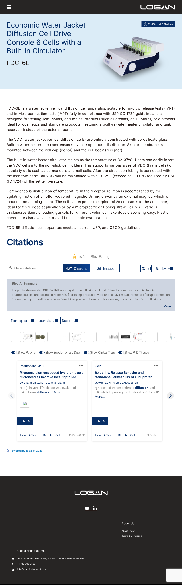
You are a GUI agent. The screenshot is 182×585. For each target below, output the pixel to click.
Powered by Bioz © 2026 (26, 450)
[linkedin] (95, 508)
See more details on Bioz (159, 449)
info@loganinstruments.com (32, 569)
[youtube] (87, 508)
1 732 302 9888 (27, 564)
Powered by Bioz (164, 31)
